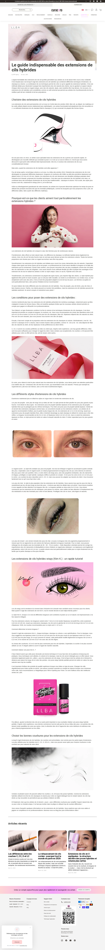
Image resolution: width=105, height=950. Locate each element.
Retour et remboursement (49, 910)
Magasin (10, 14)
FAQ (28, 907)
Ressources (57, 18)
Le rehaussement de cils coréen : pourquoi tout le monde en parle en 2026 (49, 856)
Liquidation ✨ (85, 14)
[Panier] (100, 9)
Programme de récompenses (50, 904)
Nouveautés (18, 14)
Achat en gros (48, 18)
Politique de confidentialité (50, 916)
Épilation (57, 14)
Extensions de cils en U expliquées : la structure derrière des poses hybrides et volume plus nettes (82, 857)
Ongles (64, 14)
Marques (27, 14)
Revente (76, 14)
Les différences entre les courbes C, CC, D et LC (20, 855)
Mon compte (46, 901)
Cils (33, 14)
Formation (94, 14)
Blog (28, 904)
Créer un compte (84, 889)
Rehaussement (41, 14)
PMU (70, 14)
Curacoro (29, 901)
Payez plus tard (47, 913)
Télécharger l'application (49, 919)
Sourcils (49, 14)
